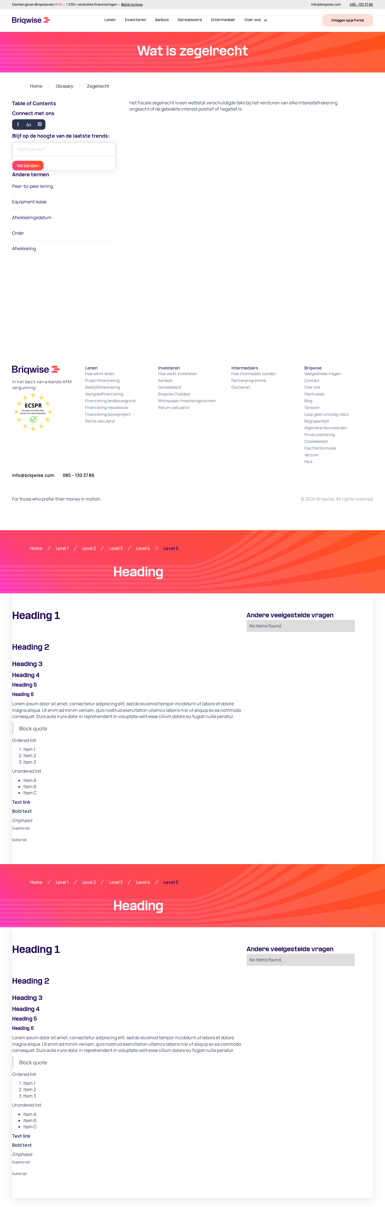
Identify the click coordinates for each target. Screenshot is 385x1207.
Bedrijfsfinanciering (102, 387)
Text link (21, 802)
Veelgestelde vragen (322, 373)
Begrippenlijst (316, 421)
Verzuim (311, 454)
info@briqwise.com (326, 4)
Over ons (312, 387)
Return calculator (174, 407)
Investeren (135, 20)
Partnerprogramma (248, 380)
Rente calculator (100, 421)
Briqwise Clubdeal (174, 394)
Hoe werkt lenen (99, 373)
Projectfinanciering (102, 380)
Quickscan (240, 387)
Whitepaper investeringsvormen (187, 400)
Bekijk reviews (132, 4)
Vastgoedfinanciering (104, 394)
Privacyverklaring (319, 434)
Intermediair (223, 20)
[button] (256, 20)
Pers (308, 461)
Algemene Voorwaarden (325, 427)
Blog (308, 400)
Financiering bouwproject (108, 414)
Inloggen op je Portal (347, 20)
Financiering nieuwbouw (106, 407)
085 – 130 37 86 (78, 475)
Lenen (110, 20)
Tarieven (312, 407)
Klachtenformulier (320, 448)
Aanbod (162, 20)
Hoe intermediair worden (253, 373)
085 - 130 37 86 (361, 4)
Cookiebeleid (316, 441)
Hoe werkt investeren (177, 373)
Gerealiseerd (190, 20)
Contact (312, 380)
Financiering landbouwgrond (110, 400)
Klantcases (314, 394)
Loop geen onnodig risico (326, 414)
